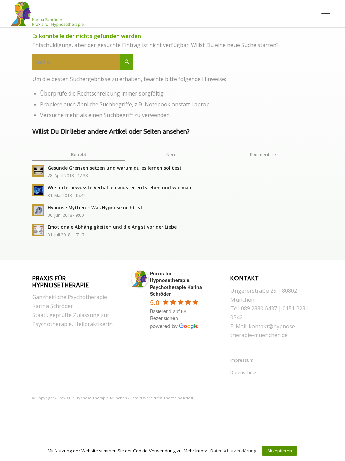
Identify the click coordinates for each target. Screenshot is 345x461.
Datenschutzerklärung (233, 451)
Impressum (241, 360)
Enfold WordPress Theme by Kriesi (161, 397)
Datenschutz (243, 372)
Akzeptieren (279, 451)
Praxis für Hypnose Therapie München (92, 397)
